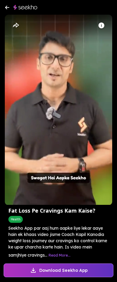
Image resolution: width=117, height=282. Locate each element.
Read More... (59, 255)
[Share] (16, 25)
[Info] (101, 25)
